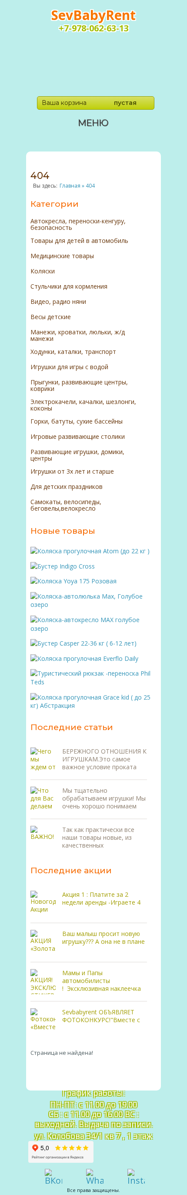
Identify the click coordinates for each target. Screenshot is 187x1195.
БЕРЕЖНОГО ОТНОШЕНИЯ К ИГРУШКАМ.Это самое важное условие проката (104, 759)
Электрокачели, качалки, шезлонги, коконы (83, 404)
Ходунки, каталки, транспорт (73, 352)
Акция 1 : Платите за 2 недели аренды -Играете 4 (101, 898)
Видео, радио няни (58, 302)
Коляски (42, 271)
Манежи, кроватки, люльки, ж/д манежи (77, 335)
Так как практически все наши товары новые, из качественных (98, 837)
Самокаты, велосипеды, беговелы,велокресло (65, 505)
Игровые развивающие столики (77, 437)
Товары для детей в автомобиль (79, 241)
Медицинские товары (62, 256)
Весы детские (50, 317)
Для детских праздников (66, 487)
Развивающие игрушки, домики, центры (77, 454)
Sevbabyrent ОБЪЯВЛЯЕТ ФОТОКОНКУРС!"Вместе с (101, 1016)
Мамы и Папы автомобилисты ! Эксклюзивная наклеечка (101, 981)
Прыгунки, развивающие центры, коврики (79, 385)
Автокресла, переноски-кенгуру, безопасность (78, 224)
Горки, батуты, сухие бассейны (76, 421)
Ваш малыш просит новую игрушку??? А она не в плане (103, 937)
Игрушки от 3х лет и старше (72, 471)
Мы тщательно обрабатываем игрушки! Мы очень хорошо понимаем (104, 798)
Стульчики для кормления (68, 286)
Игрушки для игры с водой (69, 367)
